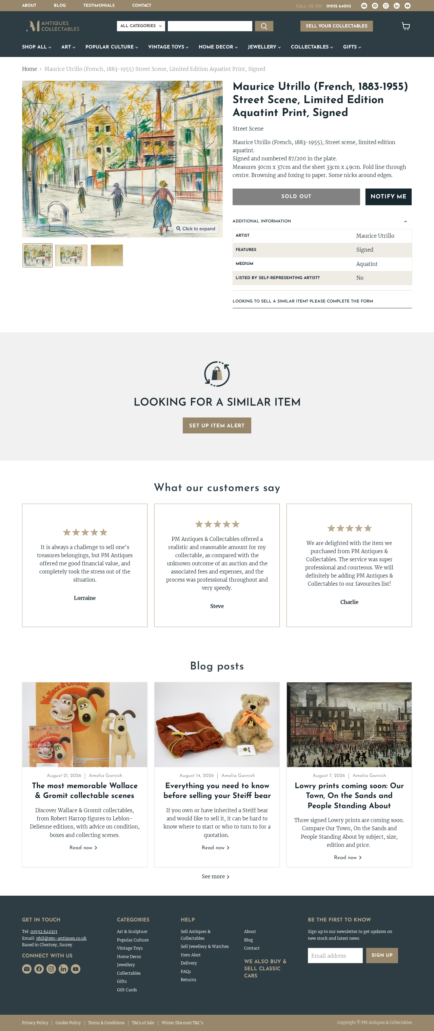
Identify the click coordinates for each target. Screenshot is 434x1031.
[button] (37, 255)
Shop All (35, 47)
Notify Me (389, 197)
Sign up (382, 955)
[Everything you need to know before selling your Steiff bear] (217, 724)
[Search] (264, 26)
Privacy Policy (35, 1022)
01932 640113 (339, 6)
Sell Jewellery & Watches (205, 946)
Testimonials (99, 6)
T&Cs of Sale (143, 1022)
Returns (188, 979)
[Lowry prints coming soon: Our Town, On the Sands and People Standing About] (349, 724)
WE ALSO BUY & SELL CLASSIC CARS (265, 969)
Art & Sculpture (132, 931)
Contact (141, 6)
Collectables (310, 47)
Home (29, 69)
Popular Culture (110, 47)
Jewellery (263, 47)
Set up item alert (217, 426)
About (29, 6)
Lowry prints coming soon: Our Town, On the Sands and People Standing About (349, 796)
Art (67, 47)
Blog (60, 6)
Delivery (189, 963)
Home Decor (217, 47)
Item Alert (191, 954)
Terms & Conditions (106, 1022)
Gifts (350, 47)
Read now (82, 848)
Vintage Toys (167, 47)
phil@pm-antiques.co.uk (61, 938)
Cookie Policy (68, 1022)
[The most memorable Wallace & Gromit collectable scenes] (84, 724)
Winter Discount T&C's (182, 1022)
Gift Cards (127, 989)
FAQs (186, 971)
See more (214, 876)
